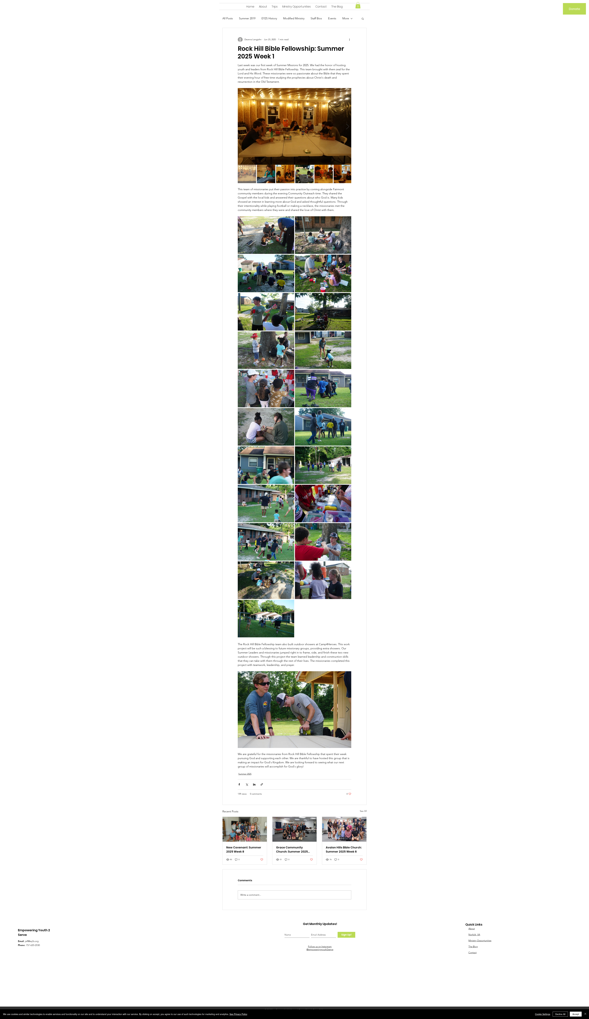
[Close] (585, 1014)
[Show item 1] (247, 174)
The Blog (473, 946)
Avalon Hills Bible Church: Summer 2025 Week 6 (344, 849)
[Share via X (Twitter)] (246, 784)
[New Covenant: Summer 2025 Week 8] (245, 829)
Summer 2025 (244, 773)
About (471, 928)
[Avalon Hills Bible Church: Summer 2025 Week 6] (344, 829)
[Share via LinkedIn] (254, 784)
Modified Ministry (293, 18)
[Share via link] (261, 784)
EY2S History (269, 18)
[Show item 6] (343, 174)
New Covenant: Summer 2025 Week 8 (243, 849)
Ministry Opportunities (479, 940)
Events (332, 18)
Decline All (560, 1014)
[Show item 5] (323, 174)
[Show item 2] (266, 174)
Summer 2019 (247, 18)
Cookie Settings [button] (542, 1014)
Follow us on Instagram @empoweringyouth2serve (319, 948)
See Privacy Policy (238, 1014)
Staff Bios (316, 18)
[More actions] (349, 39)
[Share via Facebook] (239, 784)
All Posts (227, 18)
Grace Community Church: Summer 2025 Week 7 (292, 850)
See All (363, 811)
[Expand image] (294, 126)
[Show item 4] (304, 174)
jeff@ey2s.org (31, 941)
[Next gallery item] (347, 126)
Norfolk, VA (474, 934)
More (345, 18)
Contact (472, 952)
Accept (575, 1014)
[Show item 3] (285, 174)
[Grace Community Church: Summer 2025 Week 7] (294, 829)
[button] (358, 5)
